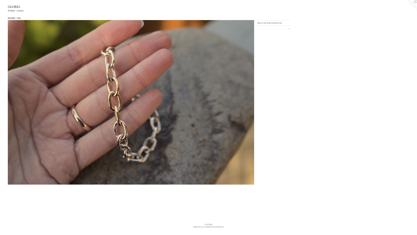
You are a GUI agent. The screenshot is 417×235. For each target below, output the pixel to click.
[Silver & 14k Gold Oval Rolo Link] (131, 102)
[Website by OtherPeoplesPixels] (410, 6)
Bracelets (11, 18)
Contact (20, 11)
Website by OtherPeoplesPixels (208, 227)
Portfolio (11, 11)
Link (19, 18)
